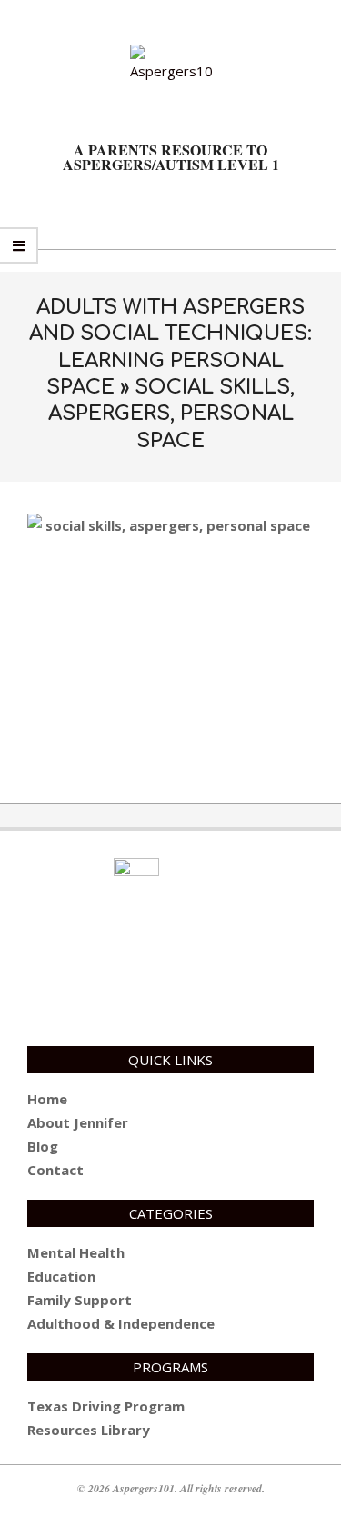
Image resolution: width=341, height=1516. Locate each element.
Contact (55, 1170)
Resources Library (88, 1430)
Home (47, 1099)
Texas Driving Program (106, 1406)
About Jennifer (77, 1122)
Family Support (79, 1300)
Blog (42, 1146)
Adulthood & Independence (121, 1323)
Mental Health (76, 1252)
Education (61, 1276)
